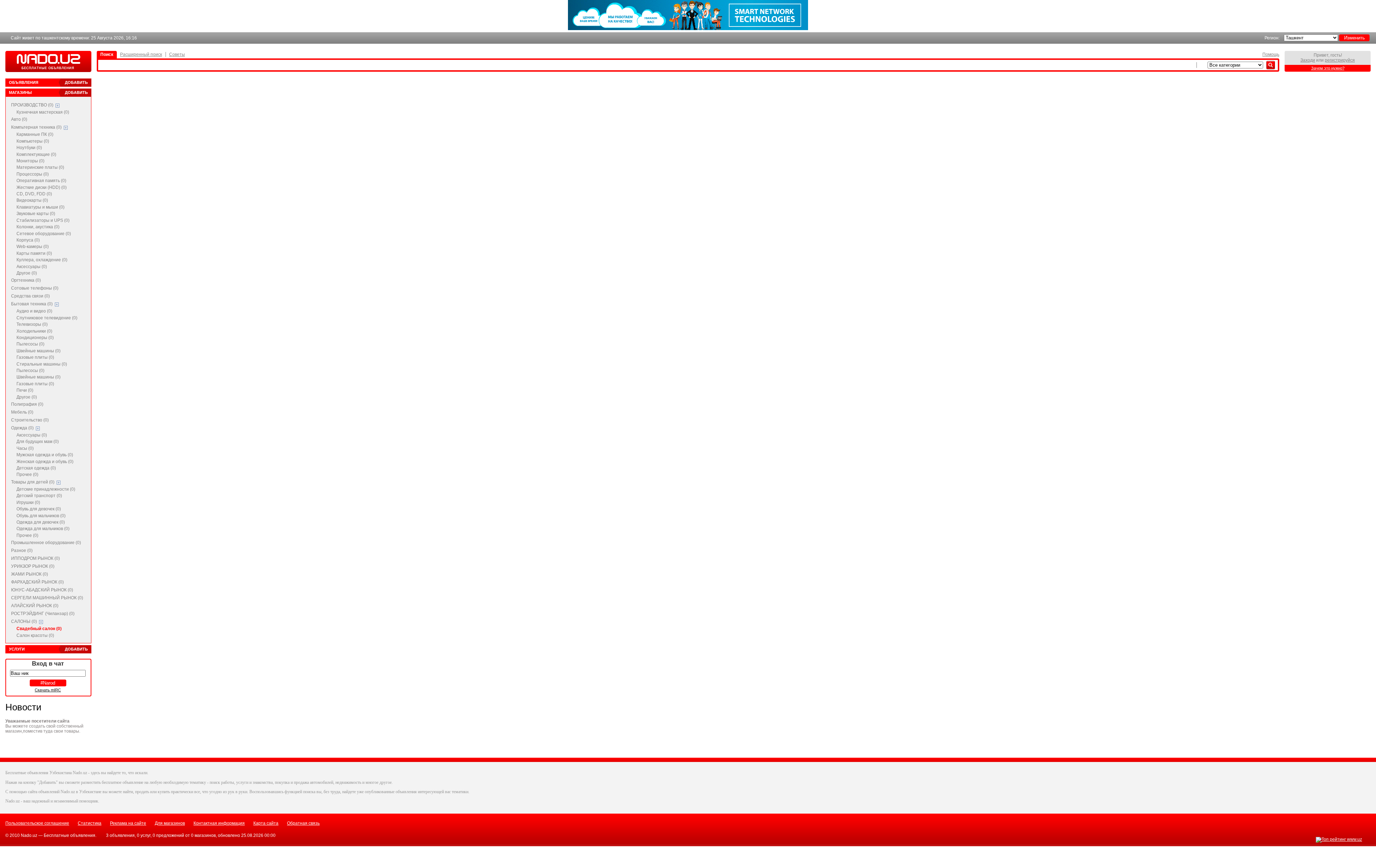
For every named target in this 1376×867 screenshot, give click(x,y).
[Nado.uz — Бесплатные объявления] (48, 62)
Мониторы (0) (30, 160)
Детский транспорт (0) (39, 495)
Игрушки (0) (28, 502)
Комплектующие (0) (36, 154)
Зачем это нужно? (1327, 68)
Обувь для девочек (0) (38, 508)
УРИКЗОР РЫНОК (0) (32, 566)
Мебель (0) (22, 412)
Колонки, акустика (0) (37, 226)
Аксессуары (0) (31, 266)
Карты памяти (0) (34, 253)
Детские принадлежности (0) (45, 489)
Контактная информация (219, 823)
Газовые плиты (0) (35, 357)
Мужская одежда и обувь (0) (44, 454)
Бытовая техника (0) (32, 303)
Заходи (1307, 60)
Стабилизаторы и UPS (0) (43, 220)
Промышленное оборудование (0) (46, 542)
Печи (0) (24, 390)
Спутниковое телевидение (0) (46, 317)
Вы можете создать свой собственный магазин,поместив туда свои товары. (44, 729)
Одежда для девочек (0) (40, 522)
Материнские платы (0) (40, 167)
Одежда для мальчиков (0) (43, 528)
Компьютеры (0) (32, 141)
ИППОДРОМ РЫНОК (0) (35, 558)
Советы (177, 54)
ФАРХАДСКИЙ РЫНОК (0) (37, 582)
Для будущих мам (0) (37, 441)
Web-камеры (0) (32, 246)
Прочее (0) (27, 474)
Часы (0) (25, 448)
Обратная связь (303, 823)
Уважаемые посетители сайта (37, 721)
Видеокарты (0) (32, 200)
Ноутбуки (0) (29, 147)
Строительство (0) (30, 420)
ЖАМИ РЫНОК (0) (29, 574)
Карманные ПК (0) (34, 134)
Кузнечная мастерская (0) (42, 112)
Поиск (106, 54)
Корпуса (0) (28, 240)
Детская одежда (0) (36, 468)
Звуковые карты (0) (35, 213)
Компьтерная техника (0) (36, 127)
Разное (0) (22, 550)
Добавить (76, 82)
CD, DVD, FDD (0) (34, 193)
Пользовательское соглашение (37, 823)
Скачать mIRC (48, 690)
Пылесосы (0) (30, 344)
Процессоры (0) (32, 174)
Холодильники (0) (34, 331)
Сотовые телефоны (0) (34, 288)
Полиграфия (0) (27, 404)
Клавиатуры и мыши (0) (40, 207)
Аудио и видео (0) (34, 311)
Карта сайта (265, 823)
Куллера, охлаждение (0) (41, 259)
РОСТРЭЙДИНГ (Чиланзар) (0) (43, 613)
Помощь (1270, 54)
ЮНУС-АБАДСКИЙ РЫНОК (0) (42, 589)
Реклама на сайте (128, 823)
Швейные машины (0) (38, 350)
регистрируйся (1340, 60)
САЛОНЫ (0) (24, 621)
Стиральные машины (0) (41, 364)
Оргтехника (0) (26, 280)
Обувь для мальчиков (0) (41, 515)
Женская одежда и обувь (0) (44, 461)
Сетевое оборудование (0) (43, 233)
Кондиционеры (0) (35, 337)
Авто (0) (19, 119)
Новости (23, 707)
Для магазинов (170, 823)
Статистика (89, 823)
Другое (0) (26, 273)
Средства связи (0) (30, 296)
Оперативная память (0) (41, 180)
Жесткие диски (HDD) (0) (41, 187)
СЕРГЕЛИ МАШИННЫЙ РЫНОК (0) (47, 597)
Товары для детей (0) (32, 482)
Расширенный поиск (141, 54)
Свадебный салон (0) (39, 628)
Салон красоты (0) (35, 635)
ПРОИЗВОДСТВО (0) (32, 105)
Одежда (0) (22, 427)
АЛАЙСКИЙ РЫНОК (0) (34, 605)
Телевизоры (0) (32, 324)
